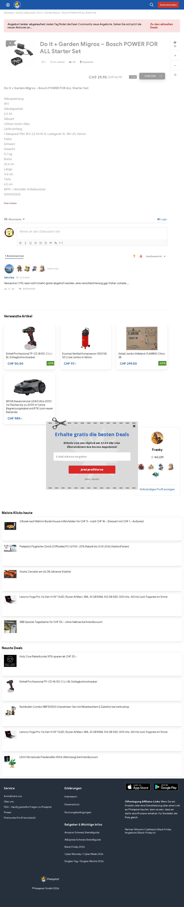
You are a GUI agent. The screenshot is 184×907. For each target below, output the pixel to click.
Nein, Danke (92, 478)
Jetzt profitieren (92, 469)
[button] (92, 434)
